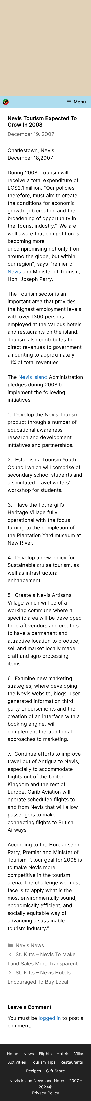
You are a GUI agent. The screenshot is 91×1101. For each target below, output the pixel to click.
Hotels (63, 1053)
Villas (79, 1053)
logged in (50, 1018)
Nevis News (30, 945)
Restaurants (71, 1062)
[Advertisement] (45, 48)
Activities (17, 1062)
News (28, 1053)
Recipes (33, 1070)
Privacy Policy (45, 1092)
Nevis (14, 272)
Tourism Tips (43, 1062)
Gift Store (55, 1070)
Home (12, 1053)
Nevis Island (32, 377)
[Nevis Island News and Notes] (6, 102)
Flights (45, 1053)
